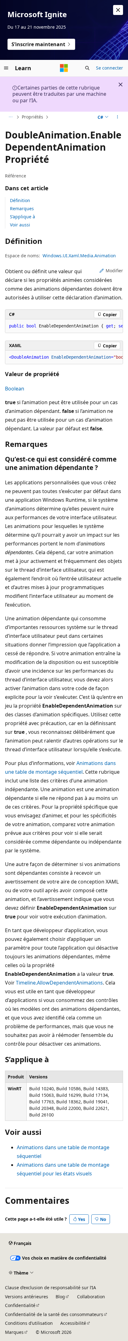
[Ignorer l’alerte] (118, 10)
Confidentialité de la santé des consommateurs (54, 1314)
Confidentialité (20, 1305)
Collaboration (91, 1297)
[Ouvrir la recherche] (87, 68)
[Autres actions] (117, 117)
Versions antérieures (26, 1297)
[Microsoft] (64, 68)
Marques (14, 1332)
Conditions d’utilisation (29, 1323)
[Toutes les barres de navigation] (10, 117)
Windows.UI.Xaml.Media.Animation (79, 256)
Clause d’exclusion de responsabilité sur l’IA (50, 1287)
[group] (64, 326)
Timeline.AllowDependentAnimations (59, 982)
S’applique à (22, 217)
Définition (20, 200)
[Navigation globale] (6, 68)
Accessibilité (73, 1323)
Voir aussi (20, 225)
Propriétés (32, 117)
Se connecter (109, 68)
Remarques (22, 208)
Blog (60, 1297)
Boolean (14, 388)
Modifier (114, 271)
